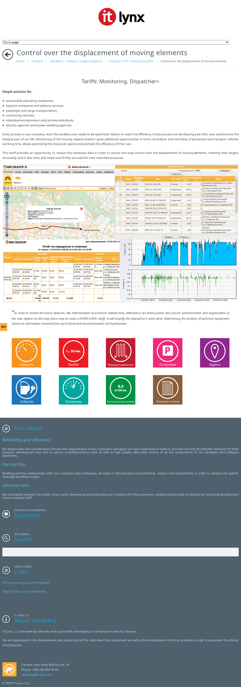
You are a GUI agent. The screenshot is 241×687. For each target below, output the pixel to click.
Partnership (14, 464)
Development (15, 485)
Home (20, 61)
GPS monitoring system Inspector (26, 582)
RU (3, 327)
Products (37, 61)
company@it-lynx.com (37, 674)
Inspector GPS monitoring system (131, 61)
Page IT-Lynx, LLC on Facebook (24, 591)
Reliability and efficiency (26, 440)
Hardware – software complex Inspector (76, 61)
